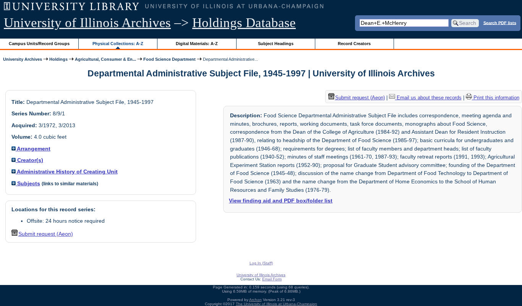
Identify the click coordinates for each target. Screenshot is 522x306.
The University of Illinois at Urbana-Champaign (276, 304)
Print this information (495, 97)
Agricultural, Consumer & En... (105, 59)
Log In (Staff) (261, 263)
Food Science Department (169, 59)
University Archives (22, 59)
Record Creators (354, 43)
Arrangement (33, 149)
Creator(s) (29, 160)
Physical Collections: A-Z (117, 43)
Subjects (28, 183)
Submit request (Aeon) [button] (45, 234)
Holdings (58, 59)
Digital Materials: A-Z (197, 43)
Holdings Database (244, 22)
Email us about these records (428, 97)
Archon (255, 300)
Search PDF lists (499, 22)
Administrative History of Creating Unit (67, 171)
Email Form (272, 279)
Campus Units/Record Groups (39, 43)
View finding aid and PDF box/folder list (280, 201)
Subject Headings (275, 43)
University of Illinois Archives (87, 22)
